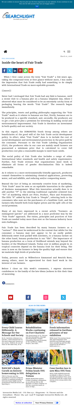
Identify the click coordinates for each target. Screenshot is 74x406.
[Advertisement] (37, 34)
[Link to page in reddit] (30, 70)
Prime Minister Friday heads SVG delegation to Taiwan (35, 372)
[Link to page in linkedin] (15, 70)
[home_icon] (5, 51)
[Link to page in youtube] (10, 297)
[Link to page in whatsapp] (25, 70)
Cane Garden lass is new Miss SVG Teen (60, 369)
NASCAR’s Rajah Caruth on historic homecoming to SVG (13, 371)
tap (68, 52)
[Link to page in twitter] (9, 70)
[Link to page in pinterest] (20, 70)
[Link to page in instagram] (45, 297)
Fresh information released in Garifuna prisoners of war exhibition (61, 331)
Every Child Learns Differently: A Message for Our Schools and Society (13, 331)
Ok (37, 6)
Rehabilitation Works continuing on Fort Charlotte (35, 330)
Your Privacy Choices (44, 403)
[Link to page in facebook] (4, 70)
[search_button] (64, 51)
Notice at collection (24, 403)
